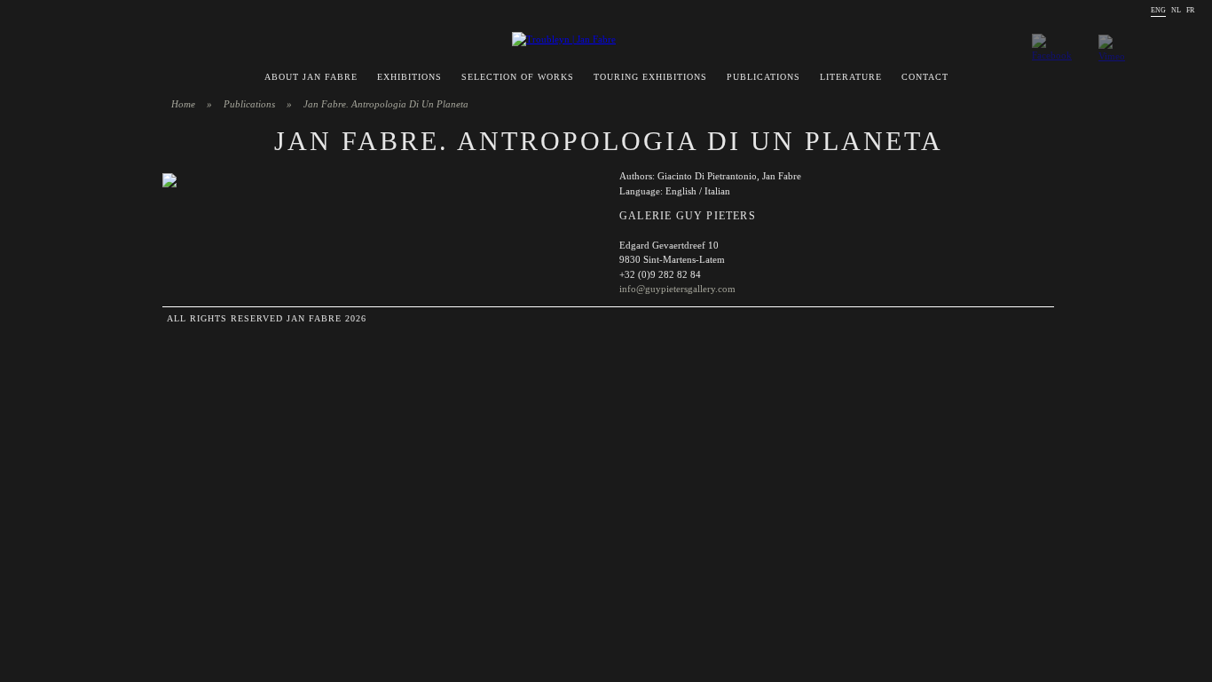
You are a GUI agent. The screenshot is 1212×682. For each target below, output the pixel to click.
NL (1176, 10)
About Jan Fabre (311, 77)
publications (249, 104)
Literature (851, 77)
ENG (1158, 10)
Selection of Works (517, 77)
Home (183, 104)
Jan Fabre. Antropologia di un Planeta (385, 104)
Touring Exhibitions (650, 77)
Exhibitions (409, 77)
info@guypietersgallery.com (677, 288)
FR (1190, 10)
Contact (924, 77)
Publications (763, 77)
